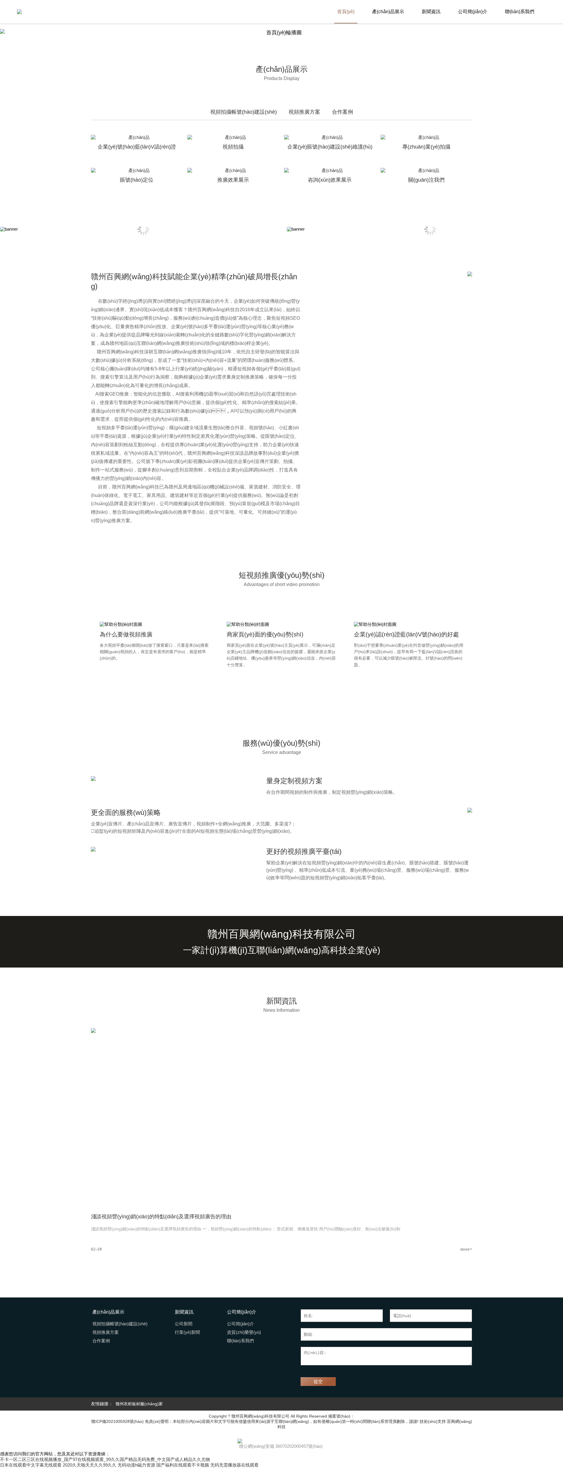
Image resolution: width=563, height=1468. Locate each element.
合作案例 (101, 1340)
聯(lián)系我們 (519, 11)
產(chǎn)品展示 (388, 11)
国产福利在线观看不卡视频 (182, 1465)
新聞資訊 (431, 11)
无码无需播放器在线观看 (234, 1465)
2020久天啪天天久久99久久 (89, 1465)
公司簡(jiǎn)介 (472, 11)
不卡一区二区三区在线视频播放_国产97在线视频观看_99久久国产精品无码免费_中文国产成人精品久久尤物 (105, 1459)
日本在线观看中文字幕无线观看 (31, 1465)
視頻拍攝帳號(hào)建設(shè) (119, 1323)
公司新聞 (183, 1323)
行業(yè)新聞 (187, 1332)
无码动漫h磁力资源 (136, 1465)
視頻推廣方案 (105, 1332)
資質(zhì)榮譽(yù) (244, 1332)
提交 (318, 1381)
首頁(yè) (346, 11)
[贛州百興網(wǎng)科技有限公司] (19, 11)
